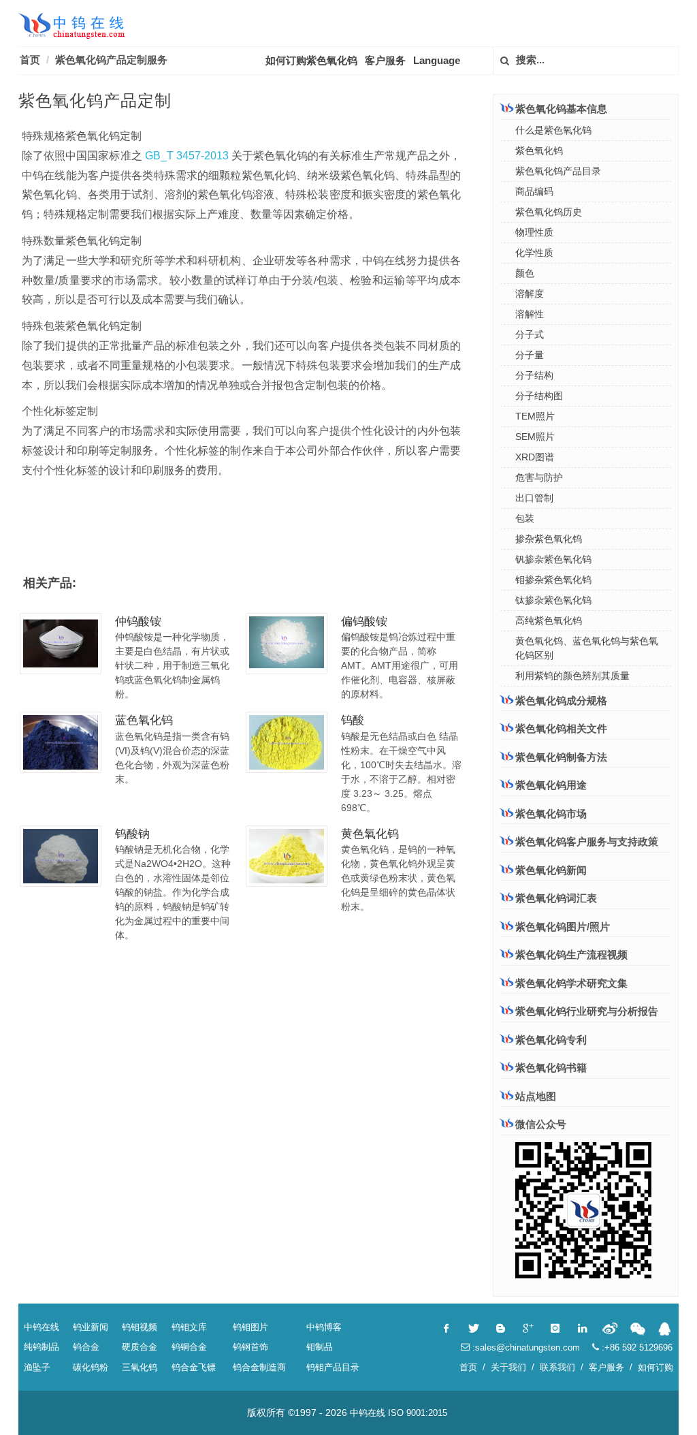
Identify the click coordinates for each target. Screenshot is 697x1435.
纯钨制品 (41, 1347)
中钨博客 (324, 1327)
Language (436, 60)
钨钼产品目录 (332, 1367)
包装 (524, 518)
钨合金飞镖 (194, 1367)
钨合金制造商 (259, 1367)
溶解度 (529, 293)
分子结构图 (539, 395)
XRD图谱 (534, 457)
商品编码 (534, 191)
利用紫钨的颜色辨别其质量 (572, 675)
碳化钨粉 (90, 1367)
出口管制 (534, 497)
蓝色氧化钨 (144, 720)
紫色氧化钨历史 (548, 211)
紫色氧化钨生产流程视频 (571, 954)
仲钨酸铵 (138, 621)
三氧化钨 (139, 1367)
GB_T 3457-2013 (185, 155)
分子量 (529, 354)
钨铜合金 (189, 1347)
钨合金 (86, 1347)
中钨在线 (41, 1327)
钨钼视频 (139, 1327)
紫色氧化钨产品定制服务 (111, 59)
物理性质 (534, 232)
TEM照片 (535, 416)
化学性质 (534, 252)
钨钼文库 (189, 1327)
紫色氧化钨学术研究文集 (571, 983)
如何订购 (655, 1367)
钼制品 (319, 1347)
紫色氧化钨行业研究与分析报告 (586, 1011)
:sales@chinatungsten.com (525, 1347)
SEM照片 (535, 436)
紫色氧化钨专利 (551, 1039)
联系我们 (557, 1367)
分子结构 (534, 375)
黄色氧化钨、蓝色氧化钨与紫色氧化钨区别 (586, 648)
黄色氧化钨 (370, 833)
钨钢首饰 (250, 1347)
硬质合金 (139, 1347)
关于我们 (508, 1367)
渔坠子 (37, 1367)
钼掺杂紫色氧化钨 (553, 579)
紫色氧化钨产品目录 (558, 170)
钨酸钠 (132, 833)
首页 (30, 59)
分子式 (529, 334)
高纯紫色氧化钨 (548, 620)
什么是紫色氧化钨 (553, 130)
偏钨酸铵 (364, 621)
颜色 (524, 273)
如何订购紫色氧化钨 (311, 60)
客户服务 (385, 60)
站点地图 (535, 1096)
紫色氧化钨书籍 (551, 1067)
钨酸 (352, 720)
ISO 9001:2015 (417, 1413)
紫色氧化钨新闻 (551, 870)
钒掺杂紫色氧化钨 (553, 559)
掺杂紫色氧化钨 (548, 538)
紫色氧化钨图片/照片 (562, 926)
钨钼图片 (250, 1327)
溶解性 (529, 314)
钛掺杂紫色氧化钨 (553, 600)
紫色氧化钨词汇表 (556, 898)
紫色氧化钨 (539, 150)
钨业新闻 (90, 1327)
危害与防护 (539, 477)
